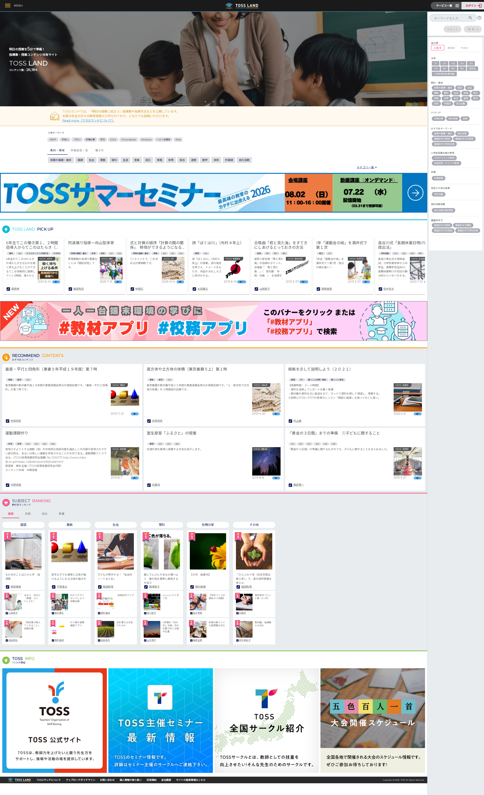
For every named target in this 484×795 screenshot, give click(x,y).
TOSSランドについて (49, 780)
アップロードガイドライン (80, 780)
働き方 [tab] (99, 150)
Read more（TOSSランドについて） (88, 120)
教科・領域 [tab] (57, 150)
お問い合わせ (107, 780)
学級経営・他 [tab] (79, 150)
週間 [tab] (11, 513)
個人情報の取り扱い (131, 780)
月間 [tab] (28, 513)
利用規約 (152, 780)
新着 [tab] (62, 513)
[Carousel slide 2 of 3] (213, 101)
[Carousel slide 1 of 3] (205, 101)
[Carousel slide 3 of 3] (222, 101)
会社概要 (166, 780)
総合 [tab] (45, 513)
